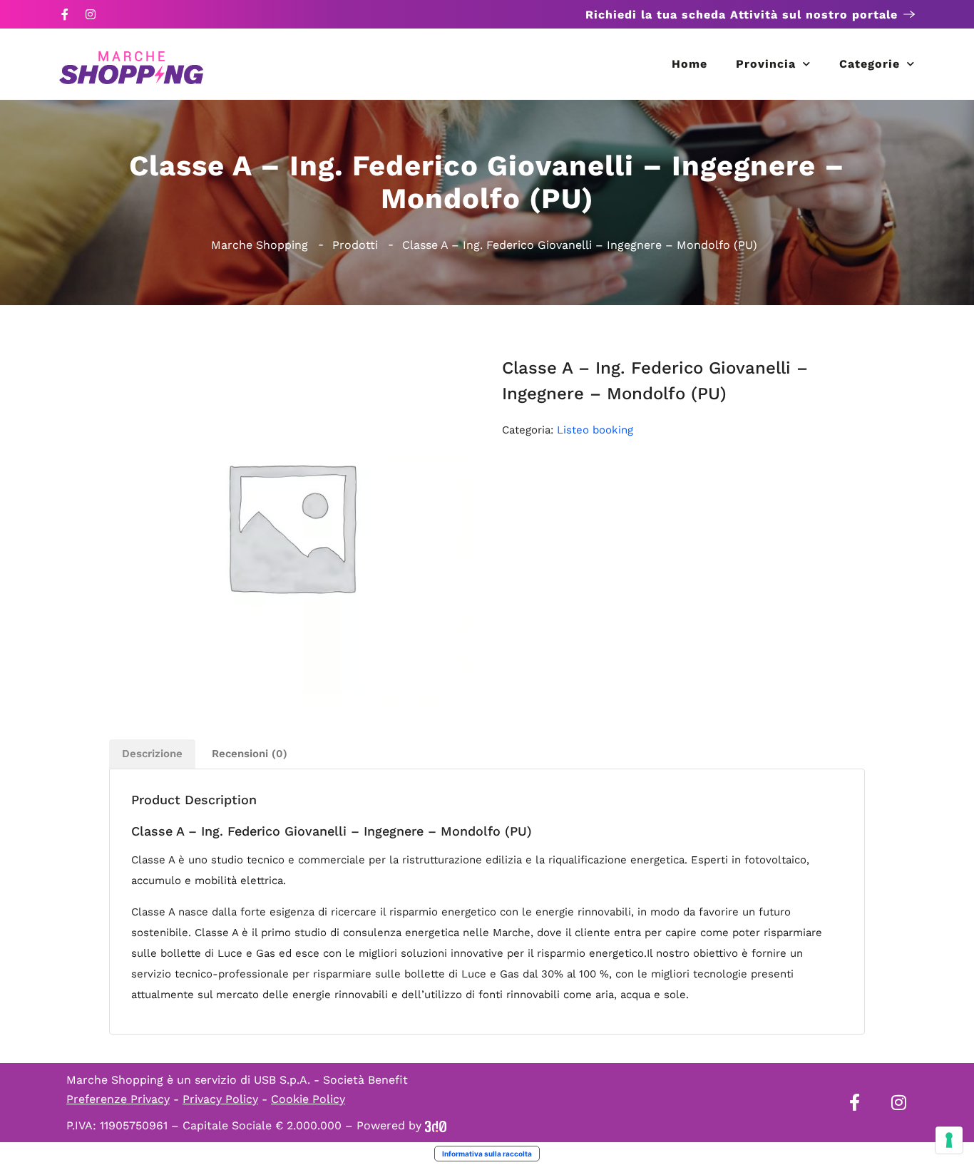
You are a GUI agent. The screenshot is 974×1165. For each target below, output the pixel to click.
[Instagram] (90, 14)
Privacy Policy (220, 1099)
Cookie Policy (308, 1099)
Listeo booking (595, 430)
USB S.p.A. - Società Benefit (331, 1080)
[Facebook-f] (65, 14)
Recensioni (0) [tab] (249, 753)
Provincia (766, 64)
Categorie (869, 64)
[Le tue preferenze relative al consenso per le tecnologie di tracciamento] (949, 1140)
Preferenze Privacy (118, 1099)
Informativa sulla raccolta (487, 1153)
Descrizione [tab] (152, 753)
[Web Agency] (435, 1125)
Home (689, 64)
